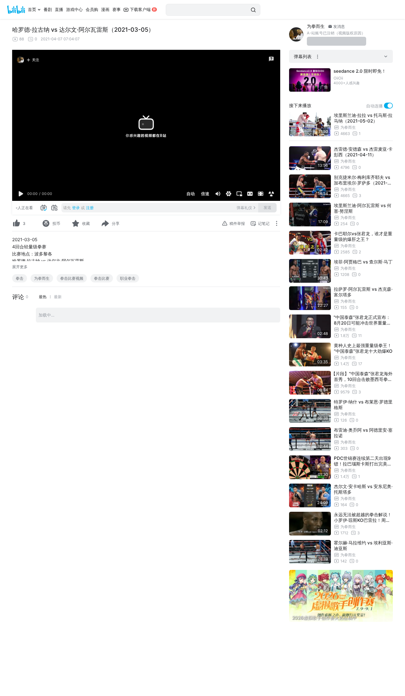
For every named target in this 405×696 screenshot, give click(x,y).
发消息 (338, 26)
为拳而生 (42, 278)
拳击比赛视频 (71, 278)
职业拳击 (127, 278)
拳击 (19, 278)
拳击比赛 (101, 278)
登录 (76, 207)
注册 (90, 207)
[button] (21, 193)
